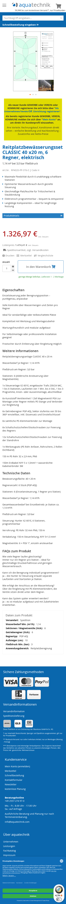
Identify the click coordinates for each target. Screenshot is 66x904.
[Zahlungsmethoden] (26, 698)
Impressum (9, 855)
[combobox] (33, 18)
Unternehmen (10, 841)
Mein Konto (49, 119)
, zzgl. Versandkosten (37, 250)
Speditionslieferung (13, 715)
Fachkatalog (9, 850)
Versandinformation (14, 711)
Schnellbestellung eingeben (19, 24)
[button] (30, 94)
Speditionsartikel (16, 250)
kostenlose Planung (15, 788)
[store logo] (31, 5)
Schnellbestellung (14, 775)
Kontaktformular (13, 779)
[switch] (59, 899)
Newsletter (10, 784)
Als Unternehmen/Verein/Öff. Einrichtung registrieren (31, 110)
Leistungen (9, 846)
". (60, 111)
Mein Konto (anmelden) (17, 766)
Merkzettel (10, 770)
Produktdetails (11, 215)
